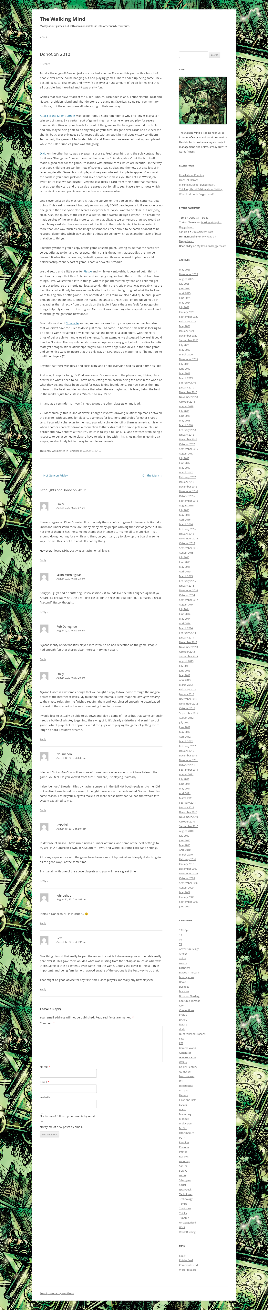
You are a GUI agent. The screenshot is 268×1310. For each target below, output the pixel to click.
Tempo (183, 1203)
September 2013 (188, 656)
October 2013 (187, 651)
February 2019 (187, 383)
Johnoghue (64, 895)
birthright (184, 968)
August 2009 (186, 887)
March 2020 (186, 354)
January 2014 (186, 637)
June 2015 (184, 562)
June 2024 (184, 298)
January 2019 (186, 387)
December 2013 (188, 642)
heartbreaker (186, 1076)
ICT (181, 1081)
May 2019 (184, 373)
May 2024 (184, 302)
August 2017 (186, 453)
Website (45, 1097)
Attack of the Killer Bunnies (58, 116)
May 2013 (184, 675)
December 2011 (188, 755)
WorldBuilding (187, 1232)
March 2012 (186, 741)
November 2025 (188, 274)
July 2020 (184, 345)
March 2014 (186, 628)
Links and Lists (187, 1100)
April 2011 (185, 793)
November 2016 (188, 491)
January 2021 (186, 331)
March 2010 (186, 854)
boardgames (186, 977)
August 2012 (186, 717)
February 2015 (187, 581)
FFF (181, 1043)
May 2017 (184, 467)
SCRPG (183, 1170)
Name (45, 1067)
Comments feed (188, 1265)
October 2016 (187, 496)
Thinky (183, 1213)
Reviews (184, 1156)
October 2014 (187, 595)
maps (182, 1109)
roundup (184, 1161)
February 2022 (187, 321)
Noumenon (64, 754)
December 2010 (188, 812)
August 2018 (186, 406)
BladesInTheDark (189, 972)
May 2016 (184, 515)
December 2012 (188, 699)
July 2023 (184, 307)
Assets (183, 963)
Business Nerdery (189, 996)
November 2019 (188, 359)
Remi (60, 938)
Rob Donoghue (67, 626)
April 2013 (185, 680)
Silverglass (185, 1180)
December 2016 (188, 486)
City (181, 1005)
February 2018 (187, 430)
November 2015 (188, 538)
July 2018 (184, 411)
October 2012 (187, 708)
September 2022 (188, 316)
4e (180, 935)
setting (183, 1175)
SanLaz (183, 1166)
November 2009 (188, 873)
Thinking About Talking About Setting (200, 189)
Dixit (43, 153)
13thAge (184, 930)
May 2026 (184, 269)
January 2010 (186, 864)
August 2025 (186, 279)
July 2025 (184, 283)
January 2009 (186, 897)
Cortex (183, 1015)
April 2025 (185, 293)
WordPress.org (187, 1269)
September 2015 (188, 548)
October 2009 (187, 878)
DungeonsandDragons (192, 1034)
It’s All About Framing (191, 175)
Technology (186, 1199)
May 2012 (184, 732)
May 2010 (184, 845)
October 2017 (187, 444)
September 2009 (188, 883)
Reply (43, 560)
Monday (184, 1118)
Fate (181, 1038)
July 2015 (184, 557)
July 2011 (184, 779)
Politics (183, 1152)
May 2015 (184, 567)
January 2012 (186, 751)
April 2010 (185, 850)
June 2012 (184, 727)
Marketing (185, 1114)
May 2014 (184, 618)
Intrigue (183, 1090)
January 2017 (186, 482)
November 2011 (188, 760)
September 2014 (188, 600)
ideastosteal (186, 1085)
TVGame (184, 1218)
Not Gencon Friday (54, 475)
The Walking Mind (62, 18)
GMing (183, 1062)
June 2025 (184, 288)
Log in (182, 1255)
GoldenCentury (188, 1067)
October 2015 (187, 543)
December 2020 (188, 335)
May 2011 (184, 788)
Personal (74, 451)
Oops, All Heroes (188, 180)
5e (180, 939)
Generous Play (187, 1057)
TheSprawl (185, 1208)
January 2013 (186, 694)
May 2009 (184, 892)
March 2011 (186, 798)
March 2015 (186, 576)
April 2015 (185, 571)
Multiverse (185, 1123)
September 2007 (188, 901)
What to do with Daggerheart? (196, 194)
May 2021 (184, 326)
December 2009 (188, 868)
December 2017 (188, 439)
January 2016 (186, 533)
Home (43, 37)
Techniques (185, 1194)
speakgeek (185, 1189)
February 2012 (187, 746)
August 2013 (186, 661)
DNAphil (62, 825)
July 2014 (184, 609)
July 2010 (184, 835)
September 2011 (188, 769)
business (184, 991)
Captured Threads (189, 1001)
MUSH (183, 1128)
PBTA (182, 1137)
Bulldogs (184, 986)
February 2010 (187, 859)
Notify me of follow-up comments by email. (68, 1116)
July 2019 (184, 364)
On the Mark (152, 475)
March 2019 (186, 378)
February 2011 (187, 802)
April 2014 (185, 623)
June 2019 (184, 368)
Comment (47, 1023)
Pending (184, 1142)
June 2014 (184, 614)
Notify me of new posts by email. (61, 1127)
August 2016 (186, 505)
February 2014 (187, 633)
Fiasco (88, 271)
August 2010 (186, 831)
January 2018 (186, 434)
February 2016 (187, 529)
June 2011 (184, 784)
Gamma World (187, 1048)
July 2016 (184, 510)
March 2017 (186, 472)
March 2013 (186, 684)
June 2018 (184, 416)
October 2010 (187, 821)
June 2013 (184, 670)
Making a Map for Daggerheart (197, 184)
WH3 (182, 1227)
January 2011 (186, 807)
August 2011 (186, 774)
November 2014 (188, 590)
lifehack (183, 1095)
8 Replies (45, 64)
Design (183, 1024)
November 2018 (188, 397)
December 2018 (188, 392)
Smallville (72, 323)
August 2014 (186, 604)
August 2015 (186, 552)
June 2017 (184, 463)
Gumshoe (185, 1071)
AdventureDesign (189, 949)
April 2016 (185, 519)
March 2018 (186, 425)
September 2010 (188, 826)
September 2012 (188, 713)
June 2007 (184, 906)
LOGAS (183, 1104)
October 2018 (187, 401)
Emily (60, 504)
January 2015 (186, 585)
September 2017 (188, 449)
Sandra (183, 232)
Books (182, 982)
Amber (183, 953)
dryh (182, 1029)
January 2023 (186, 312)
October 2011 (187, 765)
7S (180, 944)
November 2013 (188, 647)
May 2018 (184, 420)
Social (182, 1185)
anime (182, 958)
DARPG (183, 1019)
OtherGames (186, 1133)
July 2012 (184, 722)
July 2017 (184, 458)
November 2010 (188, 817)
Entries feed (186, 1260)
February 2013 (187, 689)
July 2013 (184, 666)
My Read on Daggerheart (211, 246)
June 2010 (184, 840)
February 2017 (187, 477)
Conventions (186, 1010)
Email (44, 1082)
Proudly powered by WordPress (57, 1293)
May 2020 (184, 349)
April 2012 (185, 736)
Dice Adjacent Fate (202, 232)
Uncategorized (187, 1222)
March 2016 (186, 524)
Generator (185, 1052)
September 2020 (188, 340)
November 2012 (188, 703)
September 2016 (188, 500)
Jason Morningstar (69, 575)
